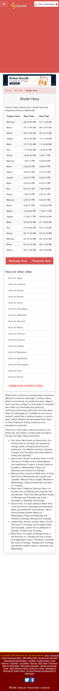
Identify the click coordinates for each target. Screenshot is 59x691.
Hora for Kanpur (16, 290)
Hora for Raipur (15, 327)
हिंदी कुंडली (12, 687)
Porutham (14, 663)
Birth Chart (43, 663)
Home (8, 90)
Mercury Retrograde (11, 665)
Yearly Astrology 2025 (18, 668)
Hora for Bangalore (17, 352)
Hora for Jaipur (15, 277)
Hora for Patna (15, 302)
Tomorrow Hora (41, 261)
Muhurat (19, 90)
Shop (47, 655)
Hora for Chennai (16, 333)
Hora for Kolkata (16, 345)
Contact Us (33, 668)
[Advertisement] (29, 41)
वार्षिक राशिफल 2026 (29, 658)
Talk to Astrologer (46, 4)
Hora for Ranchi (15, 376)
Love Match (24, 663)
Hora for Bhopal (15, 296)
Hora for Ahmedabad (18, 364)
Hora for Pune (15, 370)
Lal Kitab (31, 660)
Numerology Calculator (47, 658)
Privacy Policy (33, 687)
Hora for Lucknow (16, 284)
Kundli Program (43, 660)
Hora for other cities (26, 386)
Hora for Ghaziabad (17, 308)
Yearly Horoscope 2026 (11, 658)
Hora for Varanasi (16, 321)
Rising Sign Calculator (29, 665)
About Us (22, 687)
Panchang (54, 655)
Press (41, 668)
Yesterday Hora (17, 261)
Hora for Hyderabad (17, 358)
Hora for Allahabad (17, 314)
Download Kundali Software (15, 660)
